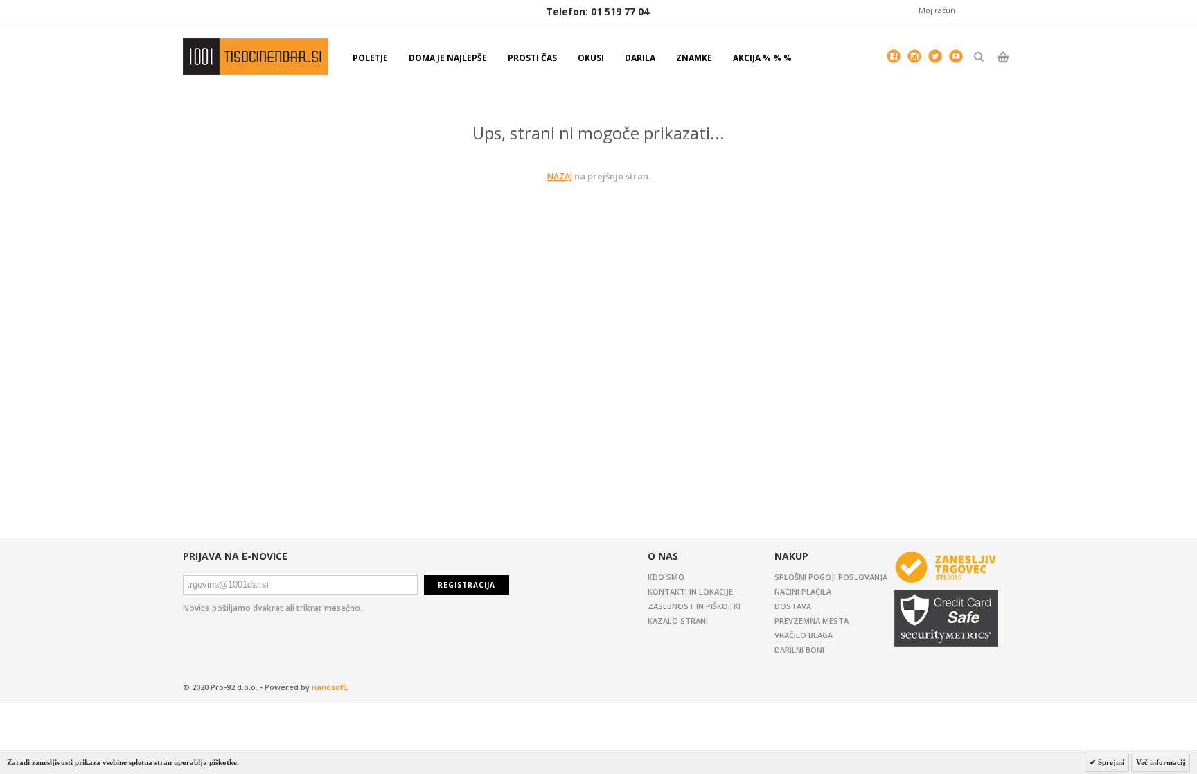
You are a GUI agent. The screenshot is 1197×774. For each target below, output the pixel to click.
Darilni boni (799, 649)
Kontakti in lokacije (690, 591)
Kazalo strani (678, 620)
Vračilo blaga (803, 635)
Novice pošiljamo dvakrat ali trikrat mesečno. (272, 608)
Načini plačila (802, 591)
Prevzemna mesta (811, 620)
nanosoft (329, 687)
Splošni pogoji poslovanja (830, 577)
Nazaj (559, 176)
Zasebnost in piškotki (694, 606)
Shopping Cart (1002, 69)
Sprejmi (1110, 762)
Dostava (792, 606)
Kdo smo (666, 577)
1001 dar (255, 56)
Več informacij (1160, 762)
